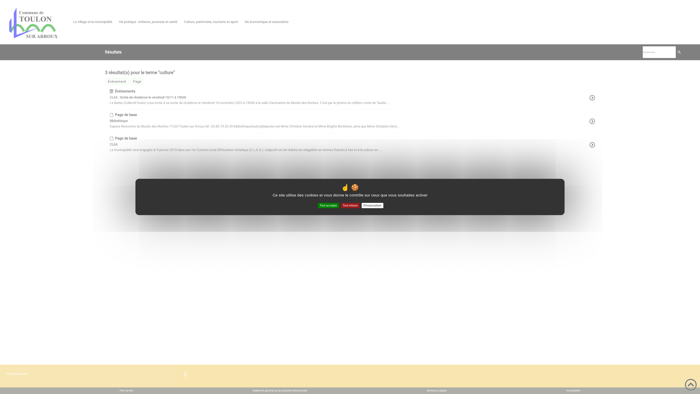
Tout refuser (350, 205)
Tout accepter (328, 205)
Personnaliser (372, 205)
